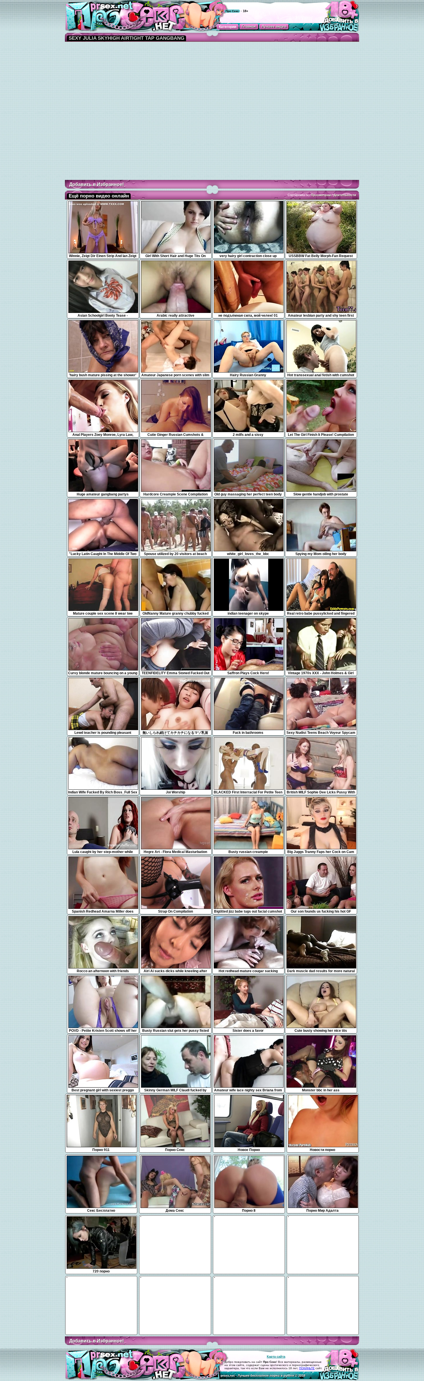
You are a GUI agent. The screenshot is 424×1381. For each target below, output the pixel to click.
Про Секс (232, 11)
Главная (249, 26)
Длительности (344, 195)
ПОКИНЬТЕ (307, 1368)
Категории (227, 27)
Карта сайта (276, 1356)
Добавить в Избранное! (96, 184)
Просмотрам (321, 195)
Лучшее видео (274, 26)
